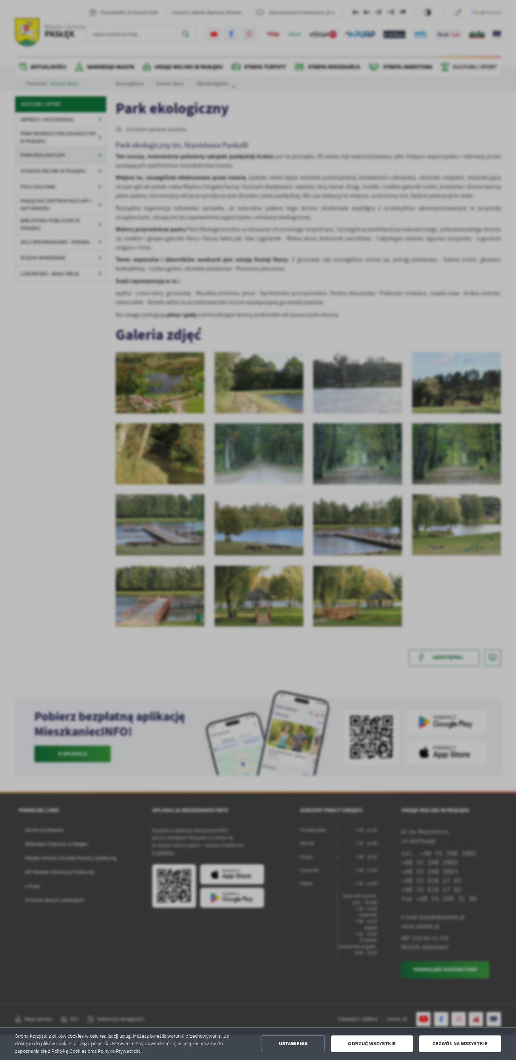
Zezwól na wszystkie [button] (460, 1043)
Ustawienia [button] (293, 1043)
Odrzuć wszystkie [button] (372, 1043)
